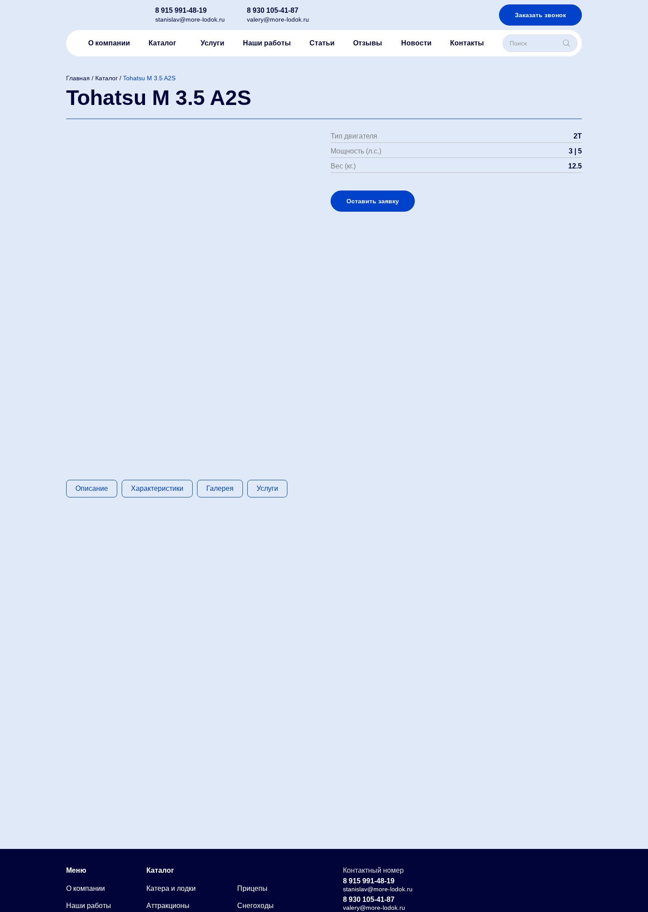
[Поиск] (566, 43)
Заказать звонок (540, 15)
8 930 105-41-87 (272, 10)
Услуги (212, 43)
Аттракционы (168, 905)
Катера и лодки (171, 888)
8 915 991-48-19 (181, 10)
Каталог (162, 43)
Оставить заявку (372, 201)
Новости (416, 43)
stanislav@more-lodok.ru (190, 19)
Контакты (467, 43)
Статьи (322, 43)
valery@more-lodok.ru (278, 19)
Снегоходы (255, 905)
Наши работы (267, 43)
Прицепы (252, 888)
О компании (109, 43)
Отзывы (367, 43)
